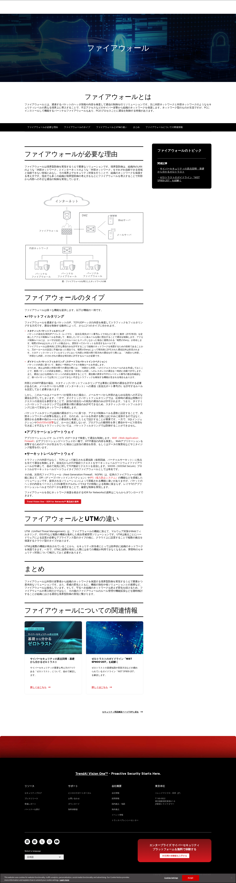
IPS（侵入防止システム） (104, 477)
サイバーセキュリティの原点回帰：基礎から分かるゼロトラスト (180, 170)
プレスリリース (31, 798)
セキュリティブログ (33, 793)
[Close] (232, 878)
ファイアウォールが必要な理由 (42, 127)
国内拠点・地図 (118, 804)
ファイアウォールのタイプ (77, 127)
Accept (190, 878)
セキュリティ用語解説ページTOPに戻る (120, 712)
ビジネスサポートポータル (79, 793)
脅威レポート (30, 804)
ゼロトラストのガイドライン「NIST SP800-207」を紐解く (178, 179)
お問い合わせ (74, 798)
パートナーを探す (32, 809)
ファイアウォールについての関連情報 (164, 127)
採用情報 (115, 798)
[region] (118, 878)
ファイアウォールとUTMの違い (111, 127)
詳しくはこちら (38, 687)
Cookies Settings (171, 878)
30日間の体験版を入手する (174, 856)
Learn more (64, 880)
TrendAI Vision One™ (91, 774)
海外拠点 (115, 809)
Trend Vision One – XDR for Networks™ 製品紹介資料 (53, 501)
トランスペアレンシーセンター (125, 820)
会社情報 (115, 793)
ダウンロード (74, 804)
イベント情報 (117, 814)
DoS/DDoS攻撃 (45, 422)
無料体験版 (73, 809)
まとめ (136, 127)
